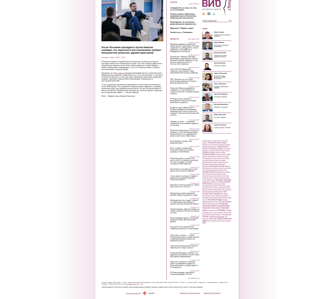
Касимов (227, 180)
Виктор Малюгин (217, 162)
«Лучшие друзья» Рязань (210, 144)
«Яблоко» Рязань (208, 152)
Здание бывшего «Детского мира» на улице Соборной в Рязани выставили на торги (184, 211)
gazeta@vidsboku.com (132, 284)
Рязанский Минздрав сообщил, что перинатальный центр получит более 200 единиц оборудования (184, 255)
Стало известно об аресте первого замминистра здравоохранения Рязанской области (183, 178)
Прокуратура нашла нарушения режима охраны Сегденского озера (183, 194)
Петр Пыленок (225, 195)
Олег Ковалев (214, 193)
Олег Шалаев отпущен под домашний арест (180, 142)
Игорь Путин (221, 175)
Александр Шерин (209, 154)
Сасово (228, 210)
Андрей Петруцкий (222, 156)
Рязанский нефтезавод (211, 208)
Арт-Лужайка (225, 158)
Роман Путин (215, 203)
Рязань (221, 210)
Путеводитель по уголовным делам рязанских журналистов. (183, 23)
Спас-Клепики (220, 216)
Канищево (219, 180)
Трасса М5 (213, 218)
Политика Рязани (214, 199)
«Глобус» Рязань (216, 140)
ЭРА (204, 222)
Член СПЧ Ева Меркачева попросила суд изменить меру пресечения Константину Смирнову (184, 71)
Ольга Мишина (206, 195)
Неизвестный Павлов (212, 293)
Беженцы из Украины (220, 160)
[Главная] (217, 15)
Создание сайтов (133, 293)
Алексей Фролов (220, 154)
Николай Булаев (207, 191)
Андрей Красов (212, 156)
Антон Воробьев (206, 158)
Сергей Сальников (215, 214)
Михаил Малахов (207, 189)
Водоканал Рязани (217, 166)
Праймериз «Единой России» (210, 201)
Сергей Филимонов (226, 214)
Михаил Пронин (217, 189)
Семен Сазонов (217, 212)
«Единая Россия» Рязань (217, 142)
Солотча (212, 216)
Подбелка (205, 197)
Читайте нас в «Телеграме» (181, 32)
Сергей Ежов (205, 214)
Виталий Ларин (213, 164)
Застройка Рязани (217, 174)
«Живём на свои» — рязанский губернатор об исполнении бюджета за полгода (184, 123)
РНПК (209, 203)
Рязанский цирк (213, 210)
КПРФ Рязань (211, 180)
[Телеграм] (214, 14)
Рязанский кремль (223, 206)
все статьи (193, 4)
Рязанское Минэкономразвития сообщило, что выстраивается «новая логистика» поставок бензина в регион (184, 91)
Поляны (225, 199)
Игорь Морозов (213, 175)
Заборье (208, 174)
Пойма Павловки (222, 197)
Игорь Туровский (213, 177)
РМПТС (204, 203)
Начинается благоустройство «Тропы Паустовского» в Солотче (184, 186)
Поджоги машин (213, 197)
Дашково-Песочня (209, 172)
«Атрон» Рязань (206, 140)
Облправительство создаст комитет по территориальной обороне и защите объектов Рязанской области (184, 202)
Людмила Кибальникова (209, 185)
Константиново (224, 182)
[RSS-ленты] (203, 14)
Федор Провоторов (215, 220)
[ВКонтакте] (209, 14)
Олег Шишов (224, 193)
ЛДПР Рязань (207, 184)
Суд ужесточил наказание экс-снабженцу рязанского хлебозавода (184, 228)
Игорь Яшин (222, 177)
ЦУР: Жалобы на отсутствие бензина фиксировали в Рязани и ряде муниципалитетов (183, 81)
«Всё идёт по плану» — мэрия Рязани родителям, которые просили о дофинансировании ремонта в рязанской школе (184, 238)
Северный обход (207, 212)
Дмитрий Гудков (220, 172)
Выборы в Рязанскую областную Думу (216, 170)
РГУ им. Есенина (225, 201)
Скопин (205, 216)
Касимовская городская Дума (210, 181)
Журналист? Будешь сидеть (182, 28)
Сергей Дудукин (227, 212)
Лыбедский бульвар (219, 183)
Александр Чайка (220, 152)
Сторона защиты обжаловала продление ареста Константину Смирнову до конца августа (183, 16)
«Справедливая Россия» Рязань (219, 150)
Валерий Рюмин (207, 162)
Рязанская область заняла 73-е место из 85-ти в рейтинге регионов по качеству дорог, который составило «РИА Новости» (184, 161)
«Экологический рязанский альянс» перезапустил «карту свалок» (184, 247)
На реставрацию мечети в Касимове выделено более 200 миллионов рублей (184, 220)
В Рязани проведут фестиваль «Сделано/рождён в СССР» (182, 273)
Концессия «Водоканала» (190, 293)
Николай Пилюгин (218, 191)
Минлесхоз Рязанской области (221, 187)
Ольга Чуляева (215, 195)
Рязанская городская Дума (215, 204)
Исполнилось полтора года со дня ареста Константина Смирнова (183, 170)
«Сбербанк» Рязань (215, 148)
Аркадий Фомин (217, 158)
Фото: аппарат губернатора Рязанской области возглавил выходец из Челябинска (182, 150)
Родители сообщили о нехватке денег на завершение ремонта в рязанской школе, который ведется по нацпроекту (184, 264)
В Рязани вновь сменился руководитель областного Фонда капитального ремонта (183, 100)
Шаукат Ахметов (225, 220)
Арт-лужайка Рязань (207, 160)
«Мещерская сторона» (209, 146)
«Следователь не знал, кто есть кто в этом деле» (183, 9)
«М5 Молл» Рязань (224, 144)
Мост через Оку (227, 189)
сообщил (120, 73)
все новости (192, 39)
